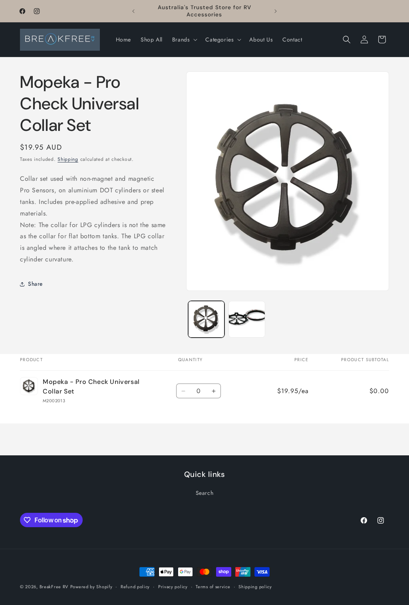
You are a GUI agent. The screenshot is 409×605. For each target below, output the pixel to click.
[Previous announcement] (133, 11)
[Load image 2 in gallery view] (246, 319)
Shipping (68, 159)
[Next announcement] (275, 11)
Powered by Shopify (91, 586)
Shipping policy (255, 586)
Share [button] (35, 284)
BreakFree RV (54, 586)
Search (205, 493)
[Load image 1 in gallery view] (206, 319)
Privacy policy (173, 586)
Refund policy (135, 586)
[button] (184, 39)
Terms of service (213, 586)
